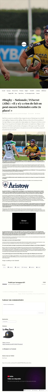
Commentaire (40, 312)
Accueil (3, 90)
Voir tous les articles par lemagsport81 (14, 284)
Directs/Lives (15, 90)
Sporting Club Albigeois (22, 113)
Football (32, 90)
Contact (38, 93)
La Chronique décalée (30, 93)
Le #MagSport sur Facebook (9, 349)
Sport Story (21, 93)
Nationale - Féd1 (7, 113)
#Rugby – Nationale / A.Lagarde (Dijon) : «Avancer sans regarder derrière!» (31, 294)
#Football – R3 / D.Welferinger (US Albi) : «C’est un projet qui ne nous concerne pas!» (17, 292)
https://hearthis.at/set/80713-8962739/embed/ (13, 344)
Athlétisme (43, 90)
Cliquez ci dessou (5, 342)
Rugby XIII (10, 93)
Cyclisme (38, 90)
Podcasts (21, 90)
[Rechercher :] (9, 321)
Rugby (26, 90)
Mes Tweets (4, 358)
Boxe (16, 93)
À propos (9, 90)
